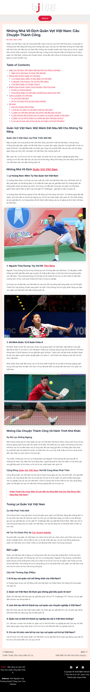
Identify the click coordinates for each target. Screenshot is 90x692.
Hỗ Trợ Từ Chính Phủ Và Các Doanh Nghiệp (28, 101)
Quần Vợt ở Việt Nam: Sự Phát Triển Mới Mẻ (28, 73)
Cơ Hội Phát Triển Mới (20, 98)
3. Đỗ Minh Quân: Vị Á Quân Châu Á (25, 84)
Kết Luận (12, 104)
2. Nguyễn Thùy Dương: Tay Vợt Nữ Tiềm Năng (30, 81)
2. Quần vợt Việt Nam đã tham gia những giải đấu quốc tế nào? (36, 113)
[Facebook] (71, 667)
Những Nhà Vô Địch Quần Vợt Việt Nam (24, 76)
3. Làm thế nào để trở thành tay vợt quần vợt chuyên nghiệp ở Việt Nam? (40, 115)
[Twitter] (77, 667)
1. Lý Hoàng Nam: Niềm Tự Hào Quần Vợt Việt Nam (31, 79)
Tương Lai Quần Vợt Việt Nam (20, 96)
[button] (45, 18)
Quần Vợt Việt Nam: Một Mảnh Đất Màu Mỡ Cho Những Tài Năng (35, 70)
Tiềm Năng (49, 265)
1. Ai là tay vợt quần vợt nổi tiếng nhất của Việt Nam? (32, 110)
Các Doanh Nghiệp (41, 532)
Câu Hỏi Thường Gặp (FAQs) (22, 107)
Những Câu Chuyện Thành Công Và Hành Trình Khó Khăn (32, 87)
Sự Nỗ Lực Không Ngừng (21, 90)
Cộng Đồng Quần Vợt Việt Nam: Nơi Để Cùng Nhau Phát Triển (35, 93)
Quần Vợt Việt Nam (45, 169)
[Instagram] (83, 667)
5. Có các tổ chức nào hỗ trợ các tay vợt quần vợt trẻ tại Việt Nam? (37, 121)
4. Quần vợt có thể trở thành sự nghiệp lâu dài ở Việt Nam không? (37, 118)
